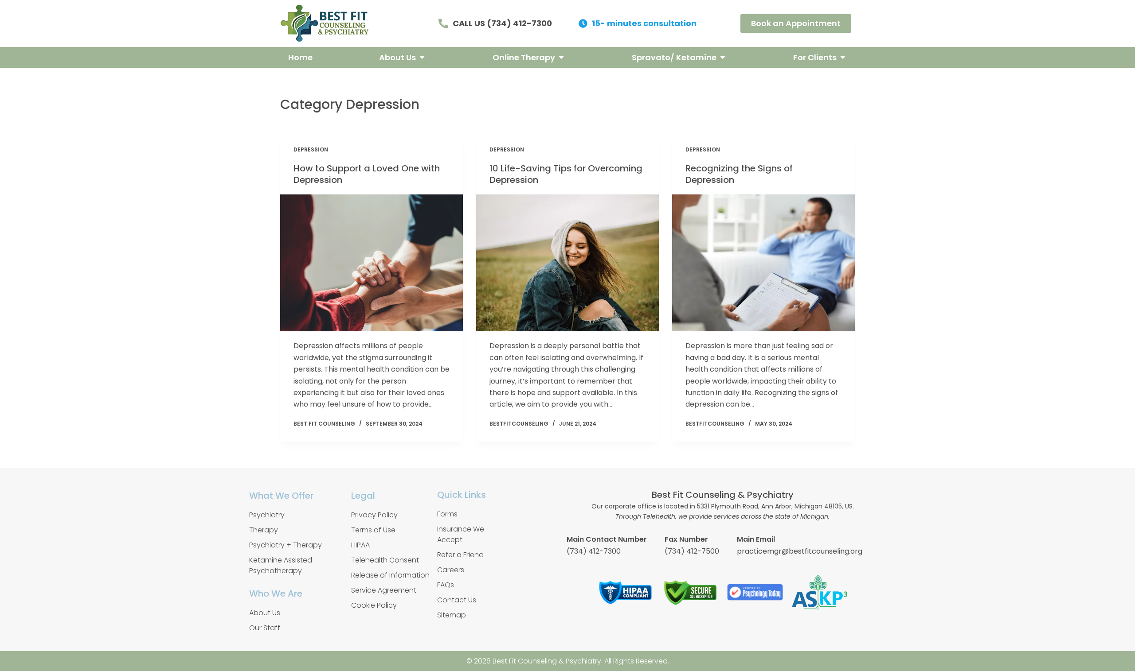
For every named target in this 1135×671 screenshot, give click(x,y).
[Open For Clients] (843, 57)
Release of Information (390, 575)
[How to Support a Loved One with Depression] (371, 262)
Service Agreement (383, 590)
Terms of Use (373, 530)
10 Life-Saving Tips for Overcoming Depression (565, 174)
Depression (311, 149)
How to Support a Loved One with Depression (367, 174)
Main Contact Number (607, 539)
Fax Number (686, 539)
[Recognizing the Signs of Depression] (763, 262)
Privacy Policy (374, 515)
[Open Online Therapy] (561, 57)
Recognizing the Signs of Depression (739, 174)
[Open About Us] (422, 57)
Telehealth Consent (385, 560)
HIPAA (360, 545)
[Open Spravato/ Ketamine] (723, 57)
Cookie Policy (374, 605)
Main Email (756, 539)
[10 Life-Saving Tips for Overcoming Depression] (567, 262)
